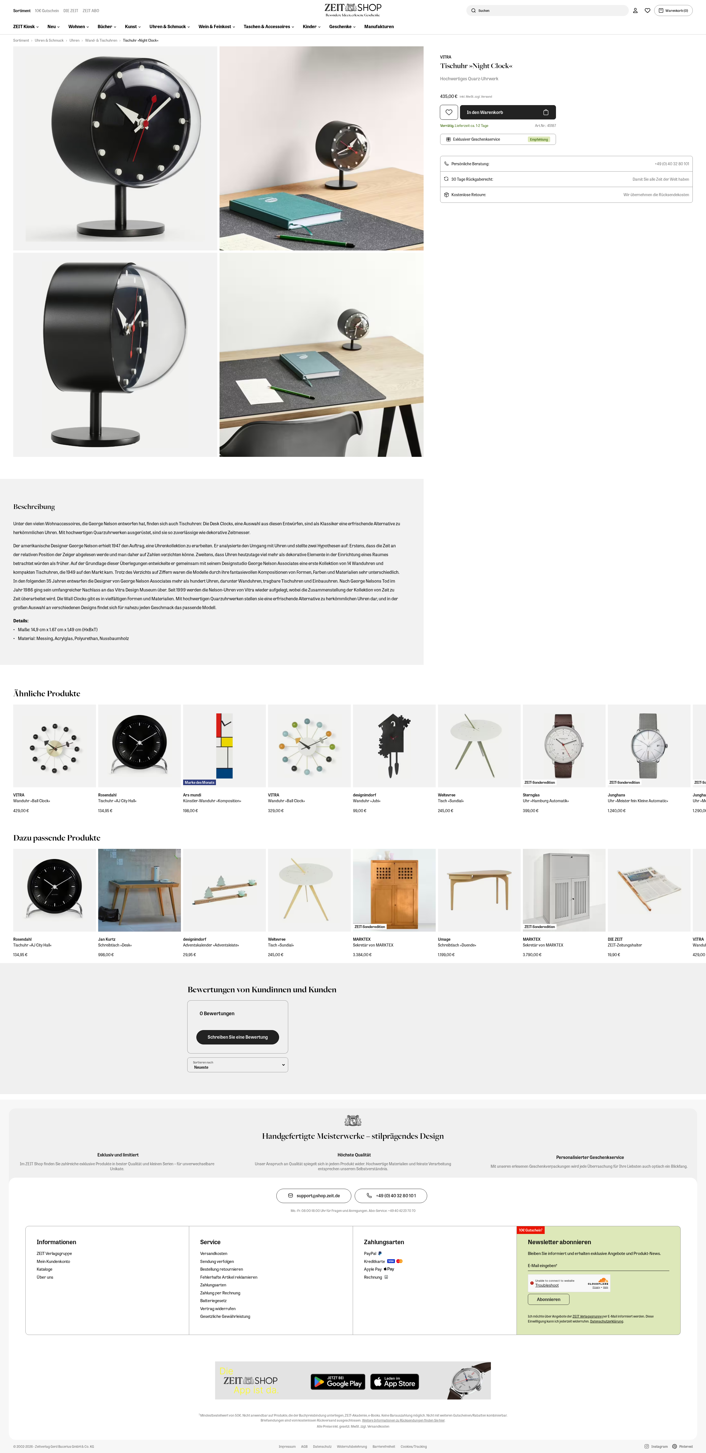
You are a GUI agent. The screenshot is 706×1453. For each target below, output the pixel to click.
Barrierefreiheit (384, 1446)
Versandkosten (213, 1253)
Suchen (484, 10)
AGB (304, 1446)
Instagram (659, 1446)
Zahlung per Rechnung (220, 1293)
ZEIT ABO (91, 10)
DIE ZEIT (70, 10)
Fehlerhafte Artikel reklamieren (228, 1277)
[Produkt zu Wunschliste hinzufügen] (449, 112)
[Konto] (635, 10)
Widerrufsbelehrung (352, 1446)
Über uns (45, 1277)
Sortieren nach (203, 1062)
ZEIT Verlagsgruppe (54, 1253)
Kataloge (44, 1269)
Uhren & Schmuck (49, 40)
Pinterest (686, 1446)
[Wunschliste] (647, 10)
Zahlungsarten (213, 1285)
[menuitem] (26, 27)
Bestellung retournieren (221, 1269)
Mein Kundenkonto (53, 1261)
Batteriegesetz (213, 1300)
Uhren (74, 40)
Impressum (287, 1446)
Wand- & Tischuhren (101, 40)
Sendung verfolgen (217, 1261)
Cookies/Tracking (414, 1446)
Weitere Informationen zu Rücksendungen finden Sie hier (403, 1420)
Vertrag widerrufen (218, 1308)
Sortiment (22, 10)
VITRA (445, 57)
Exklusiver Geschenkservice (476, 139)
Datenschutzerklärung (606, 1321)
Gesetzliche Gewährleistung (225, 1316)
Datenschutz (322, 1446)
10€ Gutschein (47, 10)
